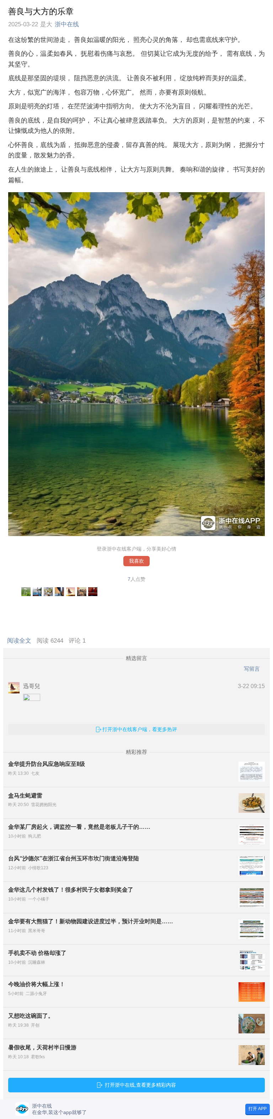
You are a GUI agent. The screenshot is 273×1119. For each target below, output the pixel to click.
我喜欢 (136, 561)
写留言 (252, 669)
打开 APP (257, 1108)
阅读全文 (21, 640)
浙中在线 (67, 24)
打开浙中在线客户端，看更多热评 (139, 729)
